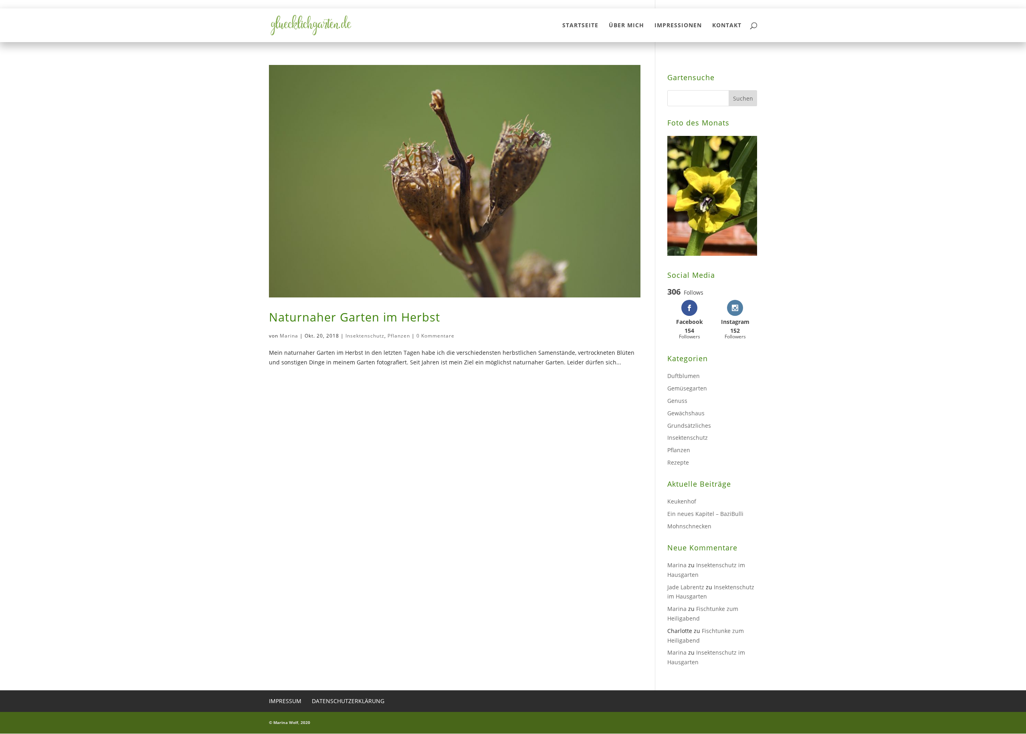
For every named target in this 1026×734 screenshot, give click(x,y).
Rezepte (678, 462)
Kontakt (726, 25)
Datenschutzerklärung (348, 701)
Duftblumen (683, 376)
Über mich (626, 25)
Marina (289, 335)
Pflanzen (399, 335)
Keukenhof (681, 501)
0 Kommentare (435, 335)
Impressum (285, 701)
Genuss (677, 400)
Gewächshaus (686, 413)
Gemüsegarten (687, 388)
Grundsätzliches (689, 425)
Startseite (580, 25)
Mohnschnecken (689, 526)
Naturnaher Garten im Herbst (354, 317)
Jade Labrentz (685, 587)
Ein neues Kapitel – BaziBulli (705, 514)
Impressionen (678, 25)
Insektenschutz (364, 335)
